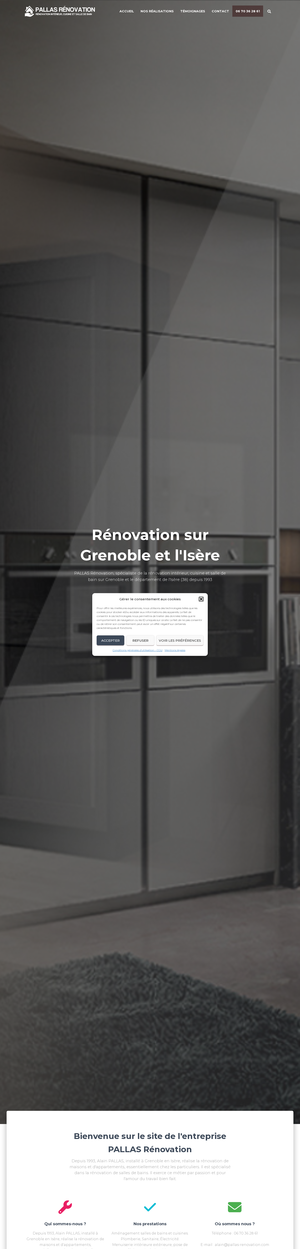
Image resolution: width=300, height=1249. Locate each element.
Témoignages (192, 11)
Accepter (110, 640)
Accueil (126, 11)
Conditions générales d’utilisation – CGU (138, 650)
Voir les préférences (180, 640)
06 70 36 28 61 (248, 11)
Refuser (140, 640)
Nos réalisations (157, 11)
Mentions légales (175, 650)
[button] (201, 599)
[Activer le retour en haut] (291, 1240)
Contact (220, 11)
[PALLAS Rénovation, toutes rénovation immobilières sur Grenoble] (63, 11)
